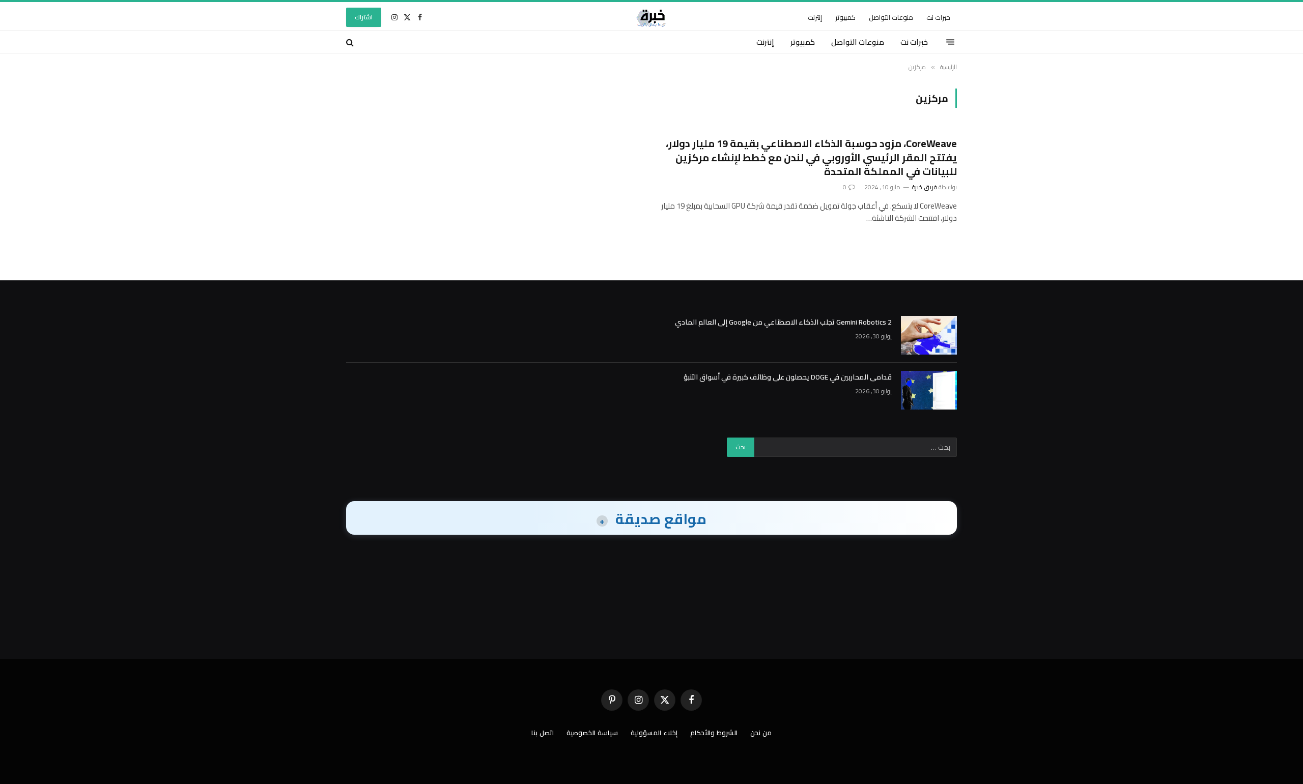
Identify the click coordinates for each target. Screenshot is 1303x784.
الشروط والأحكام (714, 733)
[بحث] (351, 42)
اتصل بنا (542, 733)
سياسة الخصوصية (592, 733)
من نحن (761, 733)
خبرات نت (938, 17)
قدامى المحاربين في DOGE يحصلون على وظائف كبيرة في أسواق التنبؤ (788, 377)
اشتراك (364, 17)
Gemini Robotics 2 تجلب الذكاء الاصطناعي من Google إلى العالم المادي (783, 322)
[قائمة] (950, 42)
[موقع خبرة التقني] (651, 17)
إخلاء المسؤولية (654, 733)
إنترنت (815, 17)
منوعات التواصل (891, 17)
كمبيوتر (845, 17)
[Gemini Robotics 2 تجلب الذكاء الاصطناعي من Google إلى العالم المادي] (929, 335)
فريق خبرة (924, 187)
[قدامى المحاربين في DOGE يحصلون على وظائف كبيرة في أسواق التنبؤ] (929, 390)
